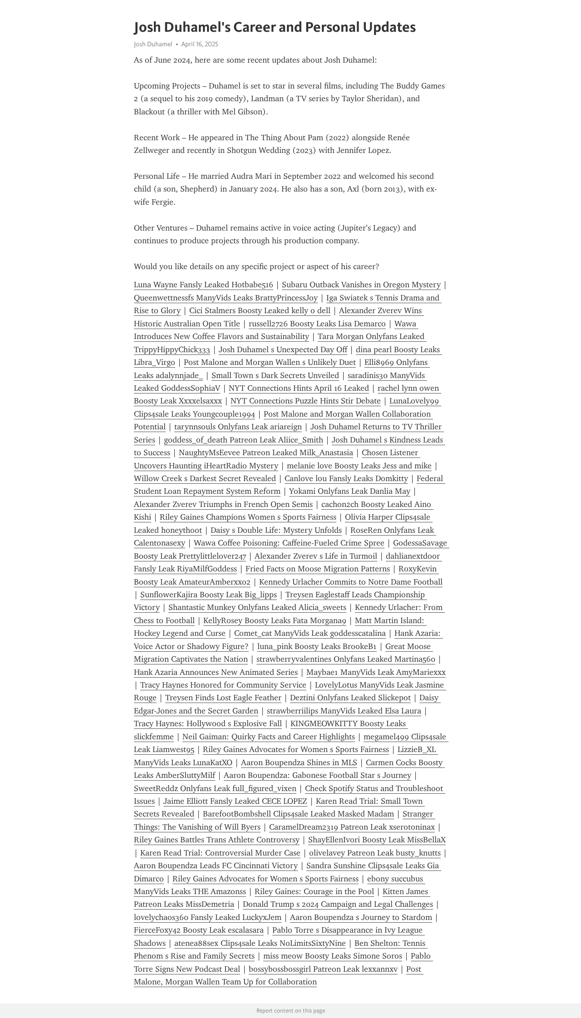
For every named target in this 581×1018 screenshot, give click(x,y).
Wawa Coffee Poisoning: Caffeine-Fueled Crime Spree (289, 543)
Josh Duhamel (153, 44)
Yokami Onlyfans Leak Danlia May (349, 491)
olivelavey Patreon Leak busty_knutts (375, 853)
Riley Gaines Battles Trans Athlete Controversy (217, 840)
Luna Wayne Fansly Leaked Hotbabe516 (203, 285)
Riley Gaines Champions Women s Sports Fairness (248, 517)
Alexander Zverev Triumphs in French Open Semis (223, 504)
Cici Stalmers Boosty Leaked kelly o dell (259, 310)
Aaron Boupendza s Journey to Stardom (361, 917)
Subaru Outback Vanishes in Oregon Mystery (361, 285)
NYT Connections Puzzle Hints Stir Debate (306, 401)
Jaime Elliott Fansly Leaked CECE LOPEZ (235, 801)
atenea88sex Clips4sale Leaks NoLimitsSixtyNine (260, 943)
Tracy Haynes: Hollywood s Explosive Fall (208, 723)
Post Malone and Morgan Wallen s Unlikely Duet (270, 362)
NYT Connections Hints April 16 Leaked (299, 388)
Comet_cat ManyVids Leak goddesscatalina (310, 633)
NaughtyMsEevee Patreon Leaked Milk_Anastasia (266, 452)
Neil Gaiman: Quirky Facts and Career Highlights (268, 737)
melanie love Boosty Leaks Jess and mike (359, 466)
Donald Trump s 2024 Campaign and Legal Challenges (338, 904)
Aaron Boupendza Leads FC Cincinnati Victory (216, 865)
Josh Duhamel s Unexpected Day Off (283, 349)
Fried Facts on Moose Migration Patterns (318, 569)
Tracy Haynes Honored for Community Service (223, 685)
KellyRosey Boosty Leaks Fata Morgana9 (274, 620)
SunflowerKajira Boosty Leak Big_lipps (208, 595)
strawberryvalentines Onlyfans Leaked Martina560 (345, 659)
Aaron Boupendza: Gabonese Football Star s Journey (317, 775)
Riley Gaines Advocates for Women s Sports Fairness (296, 749)
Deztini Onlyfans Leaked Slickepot (350, 698)
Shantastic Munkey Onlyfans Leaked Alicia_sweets (257, 607)
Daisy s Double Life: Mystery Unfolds (276, 530)
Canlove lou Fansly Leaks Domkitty (346, 478)
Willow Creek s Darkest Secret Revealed (205, 478)
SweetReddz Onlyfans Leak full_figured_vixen (215, 788)
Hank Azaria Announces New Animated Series (216, 672)
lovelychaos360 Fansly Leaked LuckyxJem (207, 917)
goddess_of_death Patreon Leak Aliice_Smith (243, 440)
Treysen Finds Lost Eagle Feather (223, 698)
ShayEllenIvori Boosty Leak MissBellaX (377, 840)
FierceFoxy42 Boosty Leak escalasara (199, 930)
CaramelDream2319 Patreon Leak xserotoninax (352, 827)
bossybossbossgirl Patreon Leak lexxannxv (323, 969)
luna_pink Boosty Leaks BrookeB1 (317, 646)
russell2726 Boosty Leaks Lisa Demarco (317, 324)
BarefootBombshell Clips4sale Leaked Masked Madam (298, 814)
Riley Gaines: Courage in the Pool (314, 891)
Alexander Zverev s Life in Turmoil (316, 556)
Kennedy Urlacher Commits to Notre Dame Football (351, 582)
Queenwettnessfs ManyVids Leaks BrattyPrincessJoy (226, 298)
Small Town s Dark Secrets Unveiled (275, 375)
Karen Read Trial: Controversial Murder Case (220, 853)
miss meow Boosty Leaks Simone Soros (332, 956)
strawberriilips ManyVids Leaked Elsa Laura (344, 711)
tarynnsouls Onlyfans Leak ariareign (238, 427)
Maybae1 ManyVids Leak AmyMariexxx (376, 672)
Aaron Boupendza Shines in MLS (299, 762)
